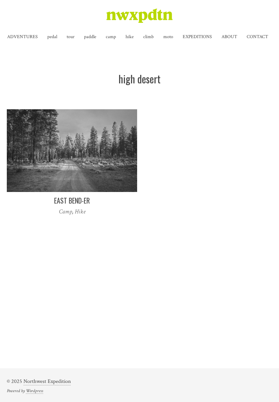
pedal (52, 37)
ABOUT (229, 37)
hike (130, 37)
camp (111, 37)
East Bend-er (72, 200)
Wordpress (34, 390)
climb (148, 37)
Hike (80, 211)
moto (168, 37)
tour (71, 37)
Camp (65, 211)
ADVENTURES (22, 37)
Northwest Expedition (47, 381)
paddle (90, 37)
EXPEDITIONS (197, 37)
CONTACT (257, 37)
